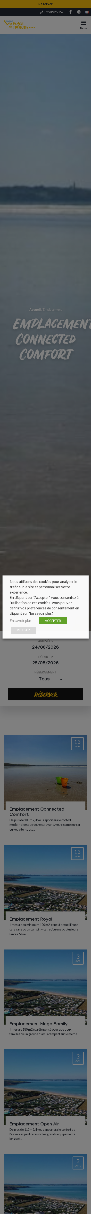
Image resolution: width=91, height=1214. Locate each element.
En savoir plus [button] (21, 621)
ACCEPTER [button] (53, 621)
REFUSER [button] (23, 630)
